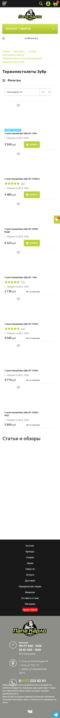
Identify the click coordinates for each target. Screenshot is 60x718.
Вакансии (30, 592)
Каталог (30, 545)
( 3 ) (23, 183)
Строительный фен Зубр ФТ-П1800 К (22, 179)
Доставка (30, 580)
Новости (30, 569)
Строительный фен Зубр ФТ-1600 (20, 277)
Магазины (30, 604)
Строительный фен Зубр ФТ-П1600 (21, 324)
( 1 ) (23, 282)
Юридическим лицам (30, 586)
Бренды (30, 551)
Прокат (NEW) (30, 609)
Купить (34, 145)
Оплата (30, 575)
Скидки (30, 557)
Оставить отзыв (30, 598)
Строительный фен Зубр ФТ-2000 (20, 133)
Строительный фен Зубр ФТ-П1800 (21, 371)
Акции (30, 563)
